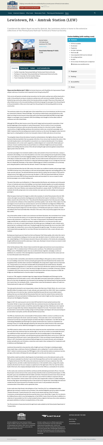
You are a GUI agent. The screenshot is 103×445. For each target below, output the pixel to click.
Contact (74, 439)
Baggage (74, 71)
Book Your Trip (72, 419)
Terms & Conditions (91, 439)
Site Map (78, 439)
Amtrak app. (40, 433)
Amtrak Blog (72, 421)
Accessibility (75, 82)
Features (74, 40)
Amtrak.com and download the (57, 431)
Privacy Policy (84, 439)
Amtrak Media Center (74, 423)
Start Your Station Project (29, 7)
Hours (73, 87)
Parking (73, 76)
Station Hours (43, 46)
